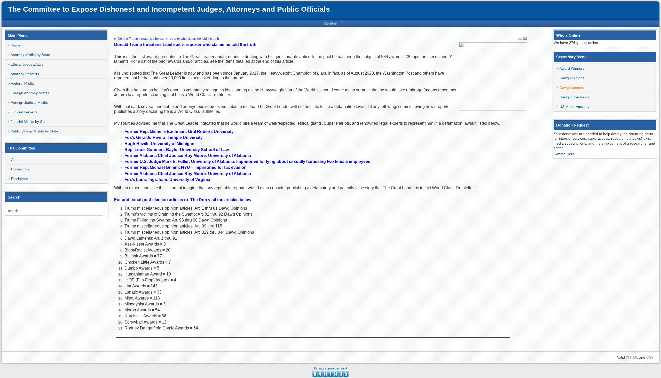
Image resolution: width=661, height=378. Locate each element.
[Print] (520, 39)
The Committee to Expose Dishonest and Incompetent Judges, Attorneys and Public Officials (169, 9)
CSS (650, 357)
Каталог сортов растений (330, 368)
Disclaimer (330, 23)
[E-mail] (525, 39)
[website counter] (330, 376)
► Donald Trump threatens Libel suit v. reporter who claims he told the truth (166, 39)
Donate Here (564, 154)
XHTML (632, 357)
